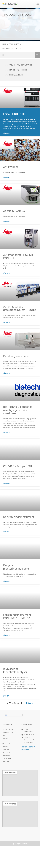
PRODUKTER (6, 752)
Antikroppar (10, 167)
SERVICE (5, 746)
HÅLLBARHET (6, 759)
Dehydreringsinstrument (18, 517)
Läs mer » (6, 133)
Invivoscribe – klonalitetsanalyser (15, 670)
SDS (3, 735)
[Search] (37, 55)
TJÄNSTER (5, 749)
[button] (38, 4)
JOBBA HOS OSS (7, 729)
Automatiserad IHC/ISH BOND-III (18, 256)
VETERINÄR (6, 755)
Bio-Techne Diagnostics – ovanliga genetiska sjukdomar (18, 410)
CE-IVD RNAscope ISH (17, 466)
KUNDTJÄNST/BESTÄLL (9, 732)
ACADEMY (5, 762)
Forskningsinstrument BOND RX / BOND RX (17, 616)
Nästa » (29, 703)
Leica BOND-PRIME (15, 114)
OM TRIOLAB (6, 743)
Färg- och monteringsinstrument (17, 566)
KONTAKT (5, 738)
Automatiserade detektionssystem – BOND (19, 308)
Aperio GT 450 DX (14, 211)
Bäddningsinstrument (17, 356)
